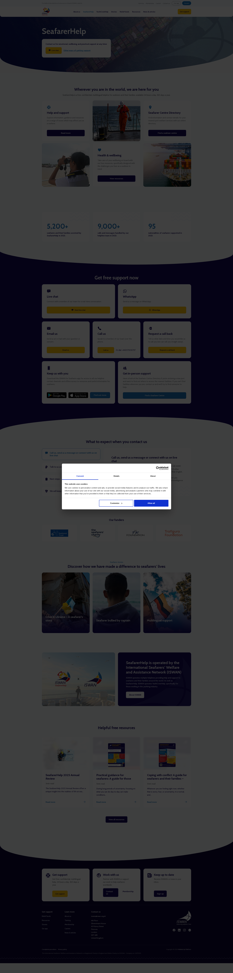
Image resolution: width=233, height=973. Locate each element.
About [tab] (153, 476)
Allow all (151, 503)
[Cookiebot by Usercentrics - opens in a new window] (157, 468)
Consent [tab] (80, 476)
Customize (114, 503)
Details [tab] (117, 476)
